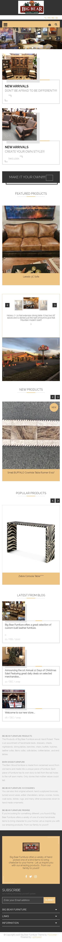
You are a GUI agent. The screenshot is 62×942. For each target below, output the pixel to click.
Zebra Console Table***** (31, 576)
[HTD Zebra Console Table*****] (31, 539)
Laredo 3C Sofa (31, 276)
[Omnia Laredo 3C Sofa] (31, 239)
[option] (31, 38)
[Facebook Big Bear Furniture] (26, 877)
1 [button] (19, 48)
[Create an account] (57, 18)
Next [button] (58, 38)
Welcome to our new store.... (20, 712)
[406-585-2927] (46, 18)
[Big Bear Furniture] (31, 7)
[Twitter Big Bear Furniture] (30, 877)
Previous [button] (3, 38)
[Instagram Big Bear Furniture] (35, 877)
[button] (7, 305)
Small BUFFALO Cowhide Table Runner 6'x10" (31, 472)
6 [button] (41, 48)
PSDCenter (52, 935)
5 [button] (36, 48)
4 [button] (32, 48)
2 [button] (24, 48)
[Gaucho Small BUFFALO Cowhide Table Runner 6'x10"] (31, 435)
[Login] (53, 18)
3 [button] (28, 48)
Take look (13, 159)
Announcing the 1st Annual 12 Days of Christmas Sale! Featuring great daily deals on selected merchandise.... (30, 673)
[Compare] (49, 18)
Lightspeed (37, 937)
